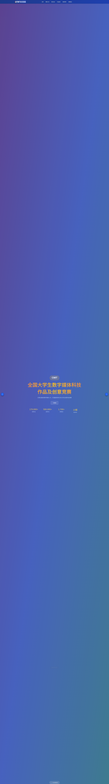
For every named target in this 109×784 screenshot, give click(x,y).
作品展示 (59, 1)
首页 (43, 1)
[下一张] (106, 394)
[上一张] (2, 394)
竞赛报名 (70, 1)
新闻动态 (53, 1)
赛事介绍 (47, 1)
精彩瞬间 (64, 1)
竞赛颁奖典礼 (54, 667)
